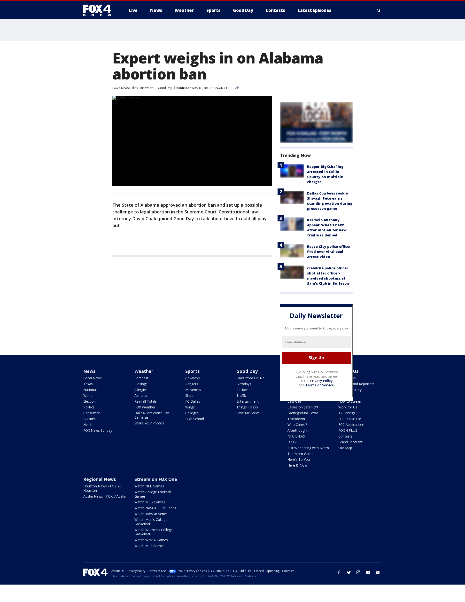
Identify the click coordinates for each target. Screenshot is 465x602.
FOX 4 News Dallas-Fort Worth (133, 88)
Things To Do (247, 407)
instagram (358, 572)
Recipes (242, 389)
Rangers (191, 384)
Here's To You (298, 459)
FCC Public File (349, 418)
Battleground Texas (302, 413)
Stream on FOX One (155, 479)
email (378, 572)
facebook (339, 572)
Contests (345, 436)
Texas (88, 384)
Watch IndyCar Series (151, 513)
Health (88, 424)
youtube (368, 572)
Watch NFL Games (149, 486)
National (90, 389)
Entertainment (247, 401)
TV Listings (346, 413)
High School (194, 418)
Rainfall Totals (145, 401)
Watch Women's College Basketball (153, 531)
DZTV (291, 442)
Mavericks (193, 389)
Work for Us (347, 407)
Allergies (140, 389)
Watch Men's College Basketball (150, 521)
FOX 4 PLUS (347, 430)
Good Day (165, 88)
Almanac (141, 395)
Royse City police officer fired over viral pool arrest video (329, 251)
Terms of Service (319, 385)
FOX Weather (144, 407)
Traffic (241, 395)
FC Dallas (192, 401)
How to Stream (350, 401)
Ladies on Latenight (302, 407)
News (89, 371)
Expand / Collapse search (379, 10)
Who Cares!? (297, 424)
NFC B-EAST (297, 436)
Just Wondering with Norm (308, 448)
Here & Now (297, 465)
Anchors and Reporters (356, 384)
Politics (88, 407)
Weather (143, 371)
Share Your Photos (149, 423)
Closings (140, 384)
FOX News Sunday (97, 430)
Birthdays (243, 384)
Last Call (294, 401)
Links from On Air (250, 378)
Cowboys (192, 378)
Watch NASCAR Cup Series (155, 508)
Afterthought (297, 430)
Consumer (91, 413)
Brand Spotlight (350, 442)
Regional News (99, 479)
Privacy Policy (321, 380)
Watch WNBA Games (151, 540)
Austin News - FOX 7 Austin (104, 496)
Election (89, 401)
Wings (190, 407)
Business (90, 418)
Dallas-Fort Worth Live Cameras (152, 415)
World (88, 395)
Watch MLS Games (149, 545)
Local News (92, 378)
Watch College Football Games (152, 494)
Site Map (345, 448)
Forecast (141, 378)
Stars (189, 395)
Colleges (192, 413)
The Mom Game (300, 453)
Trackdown (296, 418)
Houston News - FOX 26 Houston (102, 488)
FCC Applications (351, 424)
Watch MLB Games (149, 502)
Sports (192, 371)
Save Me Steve (248, 413)
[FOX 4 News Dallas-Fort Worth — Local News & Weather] (99, 10)
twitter (349, 572)
